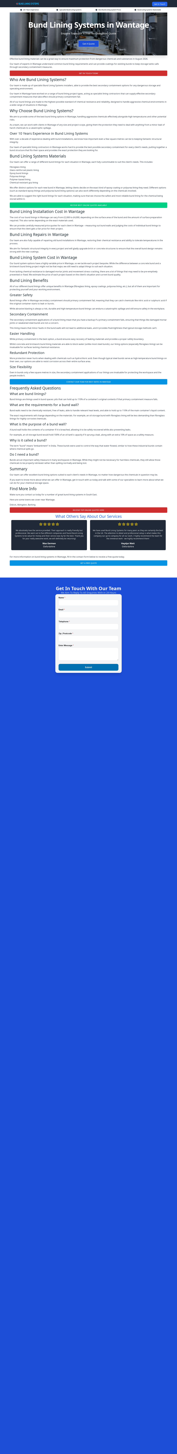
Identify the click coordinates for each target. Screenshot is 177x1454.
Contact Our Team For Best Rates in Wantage (88, 382)
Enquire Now (88, 571)
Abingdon (22, 504)
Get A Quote (89, 43)
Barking (32, 504)
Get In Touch (159, 4)
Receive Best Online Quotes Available (88, 205)
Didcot (13, 504)
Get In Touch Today (88, 73)
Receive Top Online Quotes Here (88, 510)
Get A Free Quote (88, 563)
